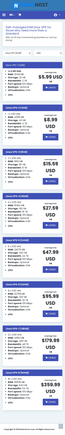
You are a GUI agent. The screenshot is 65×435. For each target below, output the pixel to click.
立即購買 (52, 87)
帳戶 (57, 15)
